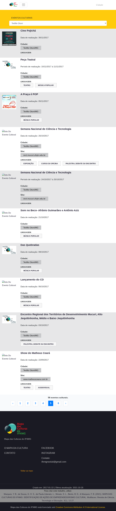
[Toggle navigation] (23, 4)
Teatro (26, 85)
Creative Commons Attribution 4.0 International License (80, 507)
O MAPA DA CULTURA (16, 448)
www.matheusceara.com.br (35, 379)
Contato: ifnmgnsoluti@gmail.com (53, 460)
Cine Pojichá (28, 30)
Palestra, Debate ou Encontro (81, 164)
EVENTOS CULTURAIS (21, 18)
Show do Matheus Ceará (35, 353)
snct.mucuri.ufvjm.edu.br (34, 155)
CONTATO (9, 453)
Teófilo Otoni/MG (30, 48)
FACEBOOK (47, 448)
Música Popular (46, 85)
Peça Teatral (28, 59)
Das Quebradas (30, 245)
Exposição (28, 164)
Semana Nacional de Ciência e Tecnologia (46, 129)
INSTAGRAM (48, 453)
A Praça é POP (29, 94)
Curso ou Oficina (49, 164)
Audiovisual (44, 388)
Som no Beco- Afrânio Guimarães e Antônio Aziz (50, 210)
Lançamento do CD (32, 279)
